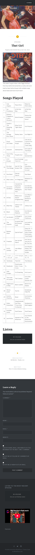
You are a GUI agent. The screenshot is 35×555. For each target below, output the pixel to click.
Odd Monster (14, 50)
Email (5, 429)
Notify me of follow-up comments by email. (16, 457)
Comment (6, 398)
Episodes (17, 42)
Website (5, 437)
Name (5, 420)
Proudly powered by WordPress (13, 549)
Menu (30, 2)
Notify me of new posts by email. (14, 464)
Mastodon (8, 529)
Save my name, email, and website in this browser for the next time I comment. (17, 448)
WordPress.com (18, 551)
